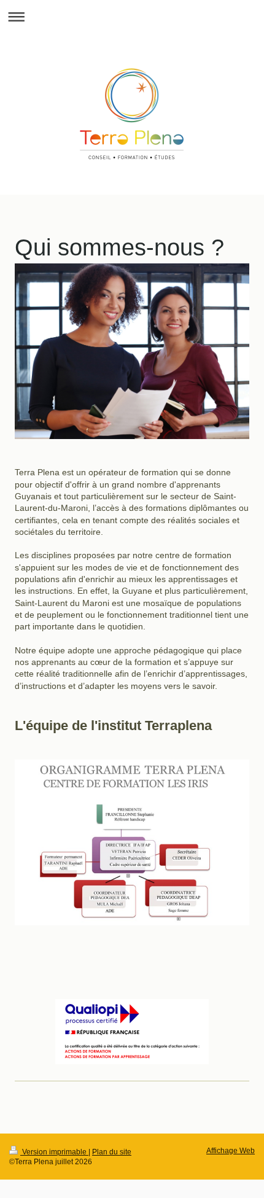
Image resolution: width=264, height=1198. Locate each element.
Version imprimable (54, 1152)
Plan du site (111, 1152)
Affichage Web (230, 1150)
